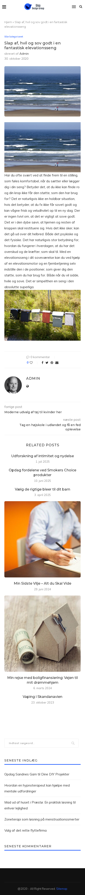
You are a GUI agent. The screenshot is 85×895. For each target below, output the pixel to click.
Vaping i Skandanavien (42, 697)
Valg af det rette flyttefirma (25, 830)
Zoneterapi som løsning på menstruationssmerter (41, 819)
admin (24, 54)
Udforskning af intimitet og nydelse (42, 456)
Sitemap (61, 888)
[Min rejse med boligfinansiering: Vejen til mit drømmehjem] (42, 634)
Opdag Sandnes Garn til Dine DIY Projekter (36, 774)
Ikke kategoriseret (13, 36)
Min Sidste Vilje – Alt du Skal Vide (42, 583)
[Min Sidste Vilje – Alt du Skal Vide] (42, 539)
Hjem (8, 22)
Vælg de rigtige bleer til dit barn (42, 489)
